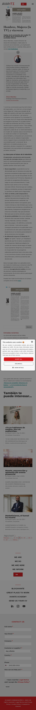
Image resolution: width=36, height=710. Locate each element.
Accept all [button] (18, 359)
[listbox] (32, 342)
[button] (18, 367)
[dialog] (18, 355)
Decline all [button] (18, 363)
